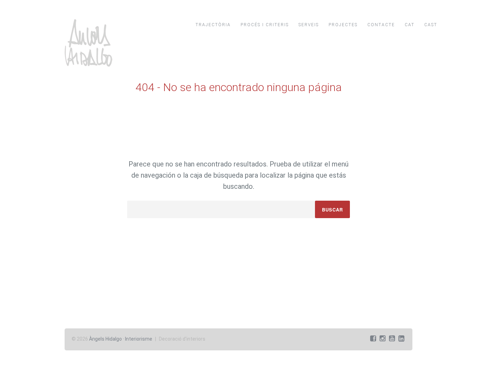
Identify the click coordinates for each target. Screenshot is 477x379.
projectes (343, 24)
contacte (381, 24)
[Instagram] (383, 338)
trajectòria (213, 24)
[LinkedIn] (401, 338)
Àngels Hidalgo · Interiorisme (120, 339)
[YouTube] (392, 338)
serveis (309, 24)
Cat (409, 24)
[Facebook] (373, 338)
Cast (430, 24)
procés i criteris (265, 24)
